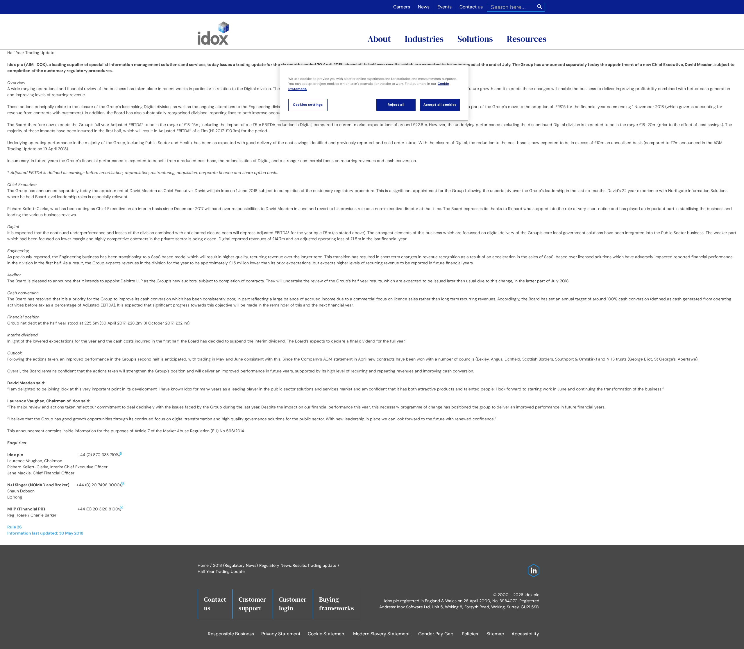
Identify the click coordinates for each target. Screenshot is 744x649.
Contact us (215, 603)
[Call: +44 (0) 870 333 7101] (119, 454)
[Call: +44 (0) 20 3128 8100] (120, 509)
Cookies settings (308, 105)
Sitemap (495, 634)
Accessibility (525, 634)
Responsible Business (231, 634)
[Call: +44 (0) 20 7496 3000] (122, 484)
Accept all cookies (440, 105)
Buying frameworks (336, 603)
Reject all (396, 105)
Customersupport (252, 603)
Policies (470, 634)
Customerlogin (293, 603)
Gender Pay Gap (435, 634)
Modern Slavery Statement (381, 634)
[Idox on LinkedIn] (532, 566)
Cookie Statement (327, 634)
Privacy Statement (281, 634)
